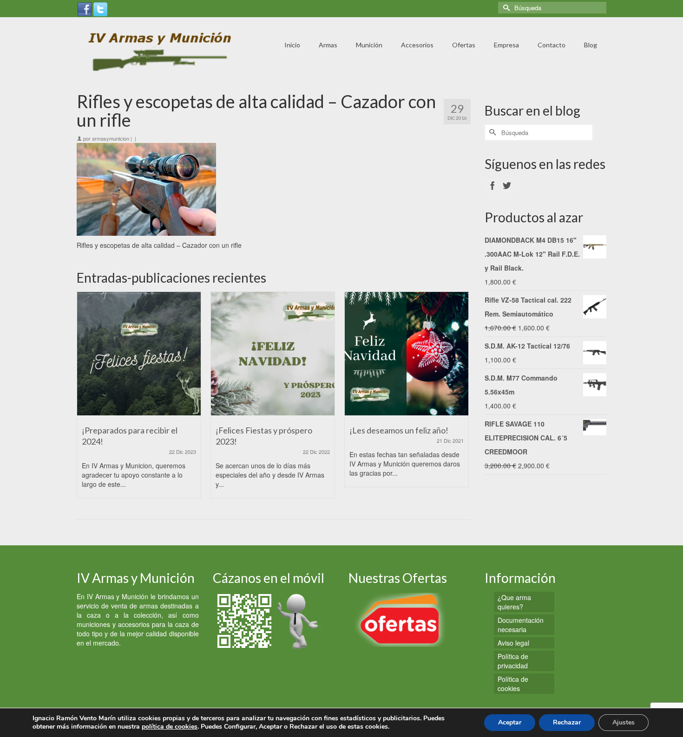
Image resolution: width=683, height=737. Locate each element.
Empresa (506, 45)
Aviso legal (513, 642)
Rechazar (567, 722)
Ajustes (623, 722)
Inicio (292, 45)
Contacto (551, 45)
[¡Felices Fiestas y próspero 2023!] (273, 353)
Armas (328, 45)
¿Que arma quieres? (514, 602)
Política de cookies (513, 683)
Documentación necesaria (521, 624)
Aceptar (509, 722)
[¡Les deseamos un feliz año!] (406, 353)
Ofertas (463, 45)
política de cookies (169, 726)
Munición (369, 45)
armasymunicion (110, 138)
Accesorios (417, 45)
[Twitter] (100, 8)
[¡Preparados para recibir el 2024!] (139, 353)
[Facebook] (84, 8)
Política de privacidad (513, 661)
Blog (590, 45)
